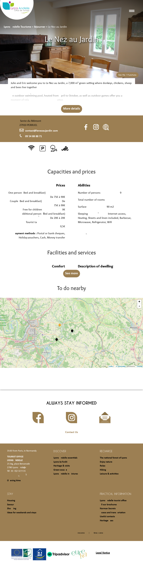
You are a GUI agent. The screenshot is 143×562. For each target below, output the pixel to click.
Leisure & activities (109, 474)
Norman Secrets (108, 508)
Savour (10, 504)
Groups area (98, 533)
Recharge (106, 451)
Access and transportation (112, 512)
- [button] (139, 306)
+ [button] (139, 301)
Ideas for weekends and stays (21, 512)
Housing (11, 500)
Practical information (115, 493)
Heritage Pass (106, 520)
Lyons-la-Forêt (60, 462)
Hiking (103, 470)
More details (71, 108)
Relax (102, 466)
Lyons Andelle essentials (65, 458)
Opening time (14, 480)
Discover (59, 451)
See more (71, 273)
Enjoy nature (106, 462)
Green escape (60, 470)
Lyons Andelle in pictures (65, 474)
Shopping (11, 508)
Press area (80, 533)
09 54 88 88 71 (33, 136)
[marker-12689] (72, 331)
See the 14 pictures (127, 75)
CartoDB (139, 366)
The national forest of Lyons (113, 458)
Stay (10, 493)
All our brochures (108, 504)
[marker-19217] (56, 339)
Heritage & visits (61, 466)
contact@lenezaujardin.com (41, 130)
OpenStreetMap (121, 366)
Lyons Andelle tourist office (113, 500)
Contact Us (71, 432)
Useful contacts (107, 516)
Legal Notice (103, 552)
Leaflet (111, 366)
